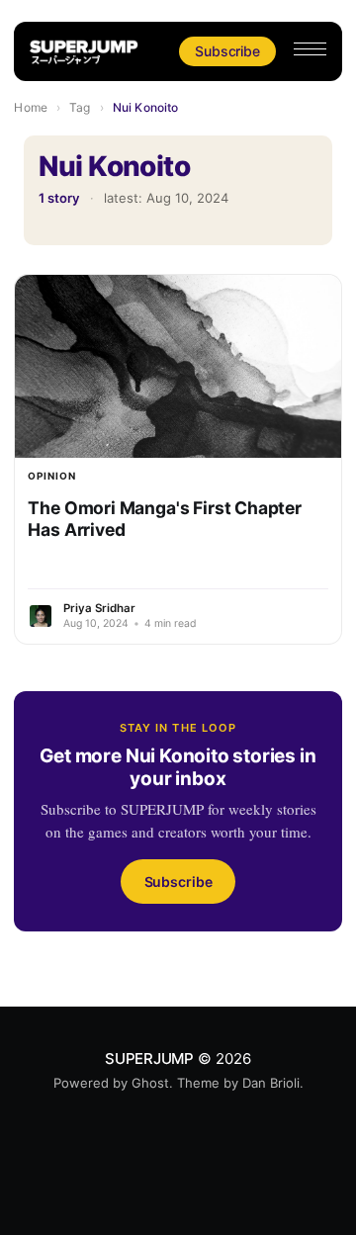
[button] (310, 49)
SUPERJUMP (149, 1058)
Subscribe (227, 51)
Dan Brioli (271, 1083)
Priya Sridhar (99, 608)
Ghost (150, 1083)
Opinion (52, 476)
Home (30, 107)
